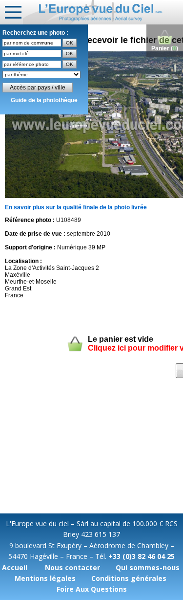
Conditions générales (128, 578)
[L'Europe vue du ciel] (103, 12)
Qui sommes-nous (148, 567)
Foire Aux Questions (92, 589)
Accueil (14, 567)
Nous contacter (72, 567)
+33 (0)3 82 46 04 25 (141, 556)
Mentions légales (45, 578)
